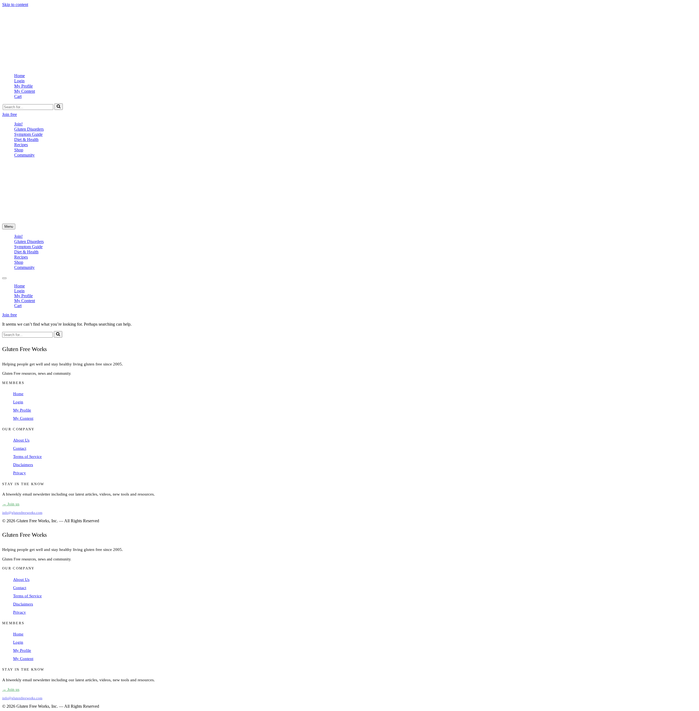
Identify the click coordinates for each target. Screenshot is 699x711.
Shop (18, 150)
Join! (18, 124)
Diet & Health (26, 139)
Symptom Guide (28, 134)
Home (19, 75)
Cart (18, 96)
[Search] (58, 106)
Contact (19, 448)
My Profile (23, 86)
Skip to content (15, 4)
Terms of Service (27, 456)
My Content (24, 91)
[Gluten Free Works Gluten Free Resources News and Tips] (77, 66)
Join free (9, 114)
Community (24, 155)
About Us (21, 440)
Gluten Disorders (29, 129)
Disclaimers (23, 465)
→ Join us (10, 504)
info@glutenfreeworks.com (22, 513)
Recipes (21, 144)
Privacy (19, 473)
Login (19, 81)
